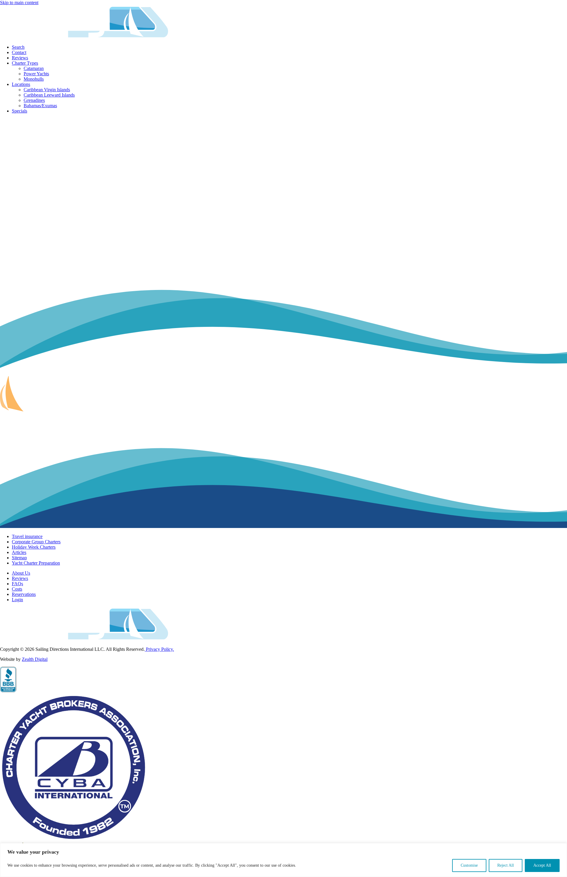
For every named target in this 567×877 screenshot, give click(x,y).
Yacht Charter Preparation (36, 562)
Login (17, 599)
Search (18, 47)
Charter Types (25, 63)
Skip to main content (19, 2)
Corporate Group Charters (36, 541)
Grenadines (34, 100)
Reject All (505, 865)
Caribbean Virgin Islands (47, 89)
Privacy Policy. (159, 649)
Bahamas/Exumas (40, 105)
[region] (283, 860)
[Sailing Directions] (85, 37)
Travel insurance (27, 536)
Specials (19, 110)
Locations (21, 84)
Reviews (20, 57)
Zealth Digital (35, 659)
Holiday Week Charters (34, 547)
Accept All (542, 865)
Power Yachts (36, 73)
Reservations (24, 594)
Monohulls (34, 78)
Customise (469, 865)
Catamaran (34, 68)
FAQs (17, 583)
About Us (21, 573)
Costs (17, 588)
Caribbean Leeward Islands (49, 94)
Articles (19, 552)
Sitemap (19, 557)
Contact (19, 52)
